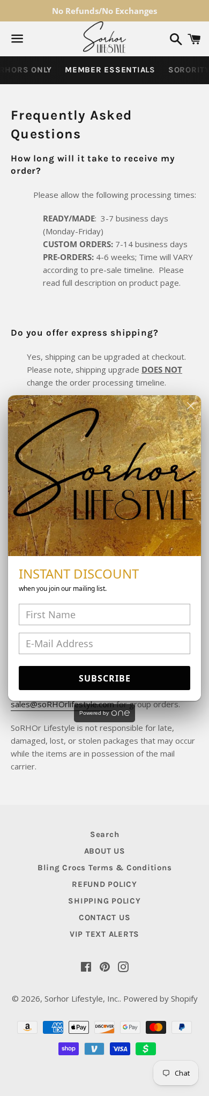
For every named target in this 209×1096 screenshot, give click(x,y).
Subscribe (105, 678)
